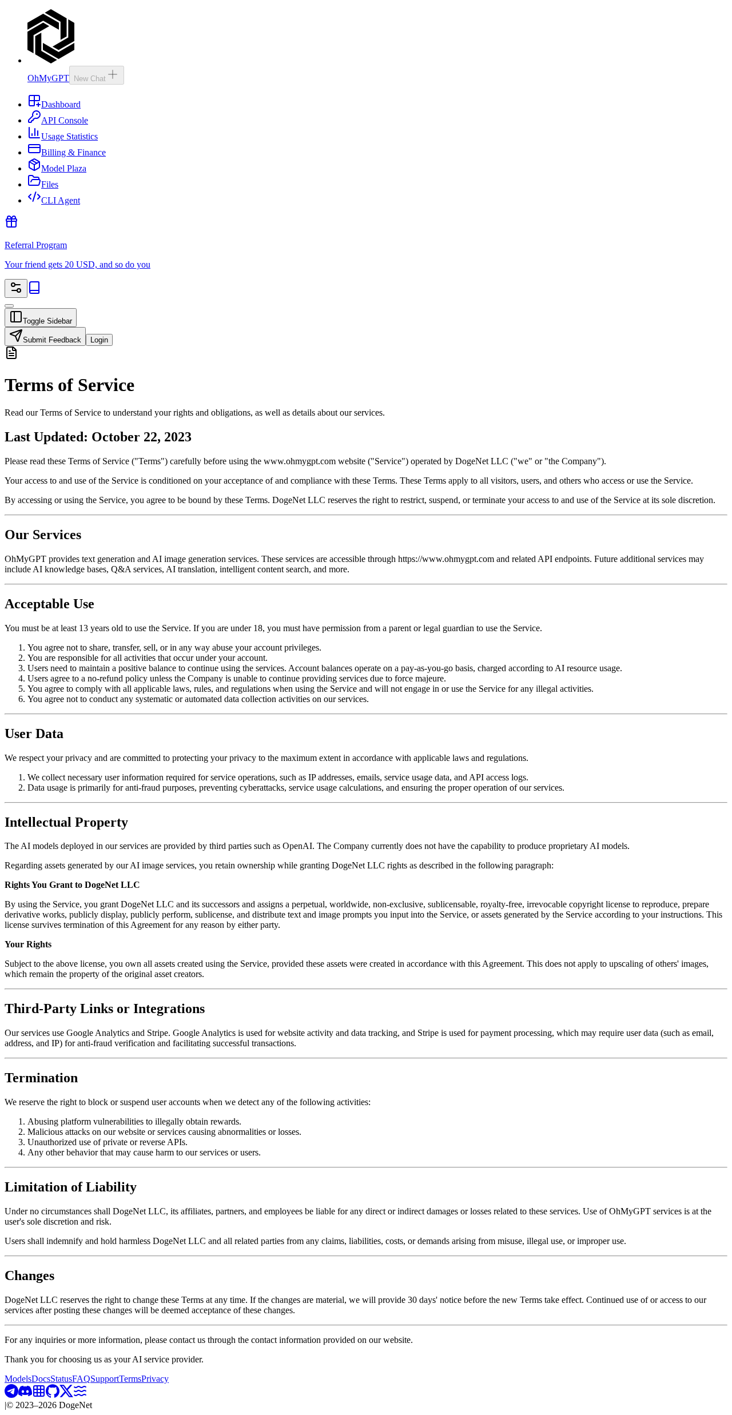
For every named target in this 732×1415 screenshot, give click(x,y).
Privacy (155, 1379)
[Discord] (25, 1395)
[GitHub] (52, 1395)
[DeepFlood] (80, 1395)
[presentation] (366, 859)
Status (61, 1379)
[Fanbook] (39, 1395)
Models (18, 1379)
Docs (40, 1379)
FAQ (81, 1379)
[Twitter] (66, 1395)
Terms (130, 1379)
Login (99, 340)
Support (104, 1379)
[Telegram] (11, 1395)
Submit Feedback (52, 340)
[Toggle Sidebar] (9, 306)
